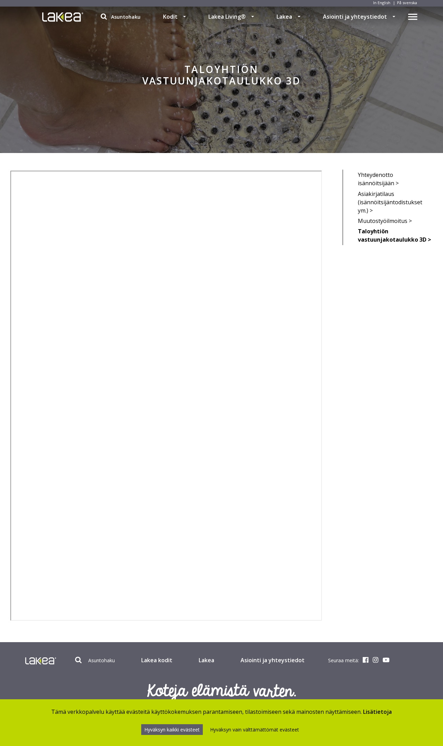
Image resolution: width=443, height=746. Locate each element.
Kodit (170, 16)
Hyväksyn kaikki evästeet (172, 729)
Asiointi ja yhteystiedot (355, 16)
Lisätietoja (377, 712)
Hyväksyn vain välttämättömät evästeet (254, 729)
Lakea (284, 16)
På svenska (407, 2)
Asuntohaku (125, 17)
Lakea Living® (227, 16)
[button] (184, 17)
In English (381, 2)
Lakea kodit (156, 660)
